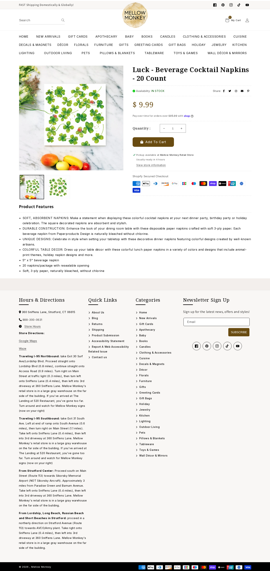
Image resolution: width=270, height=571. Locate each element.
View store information (151, 165)
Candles (144, 346)
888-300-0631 (32, 319)
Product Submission (105, 335)
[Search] (63, 20)
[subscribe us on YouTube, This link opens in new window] (247, 5)
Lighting (144, 421)
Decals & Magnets (151, 363)
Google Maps (28, 341)
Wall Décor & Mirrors (153, 455)
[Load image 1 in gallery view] (32, 187)
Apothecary (146, 329)
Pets (141, 432)
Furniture (145, 381)
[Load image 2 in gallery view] (58, 187)
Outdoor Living (149, 426)
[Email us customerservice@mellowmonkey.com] (242, 90)
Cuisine (144, 358)
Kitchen (144, 415)
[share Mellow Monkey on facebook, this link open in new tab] (224, 90)
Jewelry (144, 409)
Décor (142, 369)
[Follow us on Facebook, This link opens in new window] (215, 5)
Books (143, 341)
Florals (143, 375)
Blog (94, 318)
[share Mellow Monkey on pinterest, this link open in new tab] (248, 90)
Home (142, 312)
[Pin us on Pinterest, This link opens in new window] (223, 5)
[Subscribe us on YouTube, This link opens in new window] (238, 346)
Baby (142, 335)
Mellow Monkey (41, 566)
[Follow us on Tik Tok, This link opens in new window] (239, 5)
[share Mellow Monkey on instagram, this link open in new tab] (236, 90)
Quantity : (142, 128)
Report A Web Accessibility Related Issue (108, 349)
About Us (97, 312)
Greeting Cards (149, 392)
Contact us (99, 357)
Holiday (144, 403)
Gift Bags (145, 398)
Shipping (97, 329)
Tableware (146, 444)
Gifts (142, 386)
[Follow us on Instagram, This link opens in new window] (231, 5)
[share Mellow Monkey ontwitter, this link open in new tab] (229, 90)
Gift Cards (145, 323)
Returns (96, 323)
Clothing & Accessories (154, 352)
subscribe (239, 332)
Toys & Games (148, 449)
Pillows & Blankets (151, 438)
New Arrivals (147, 318)
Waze (22, 348)
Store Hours (32, 326)
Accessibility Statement (108, 341)
